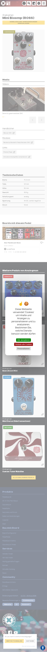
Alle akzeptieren (23, 340)
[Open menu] (44, 3)
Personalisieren (23, 349)
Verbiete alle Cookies (23, 344)
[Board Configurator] (34, 3)
